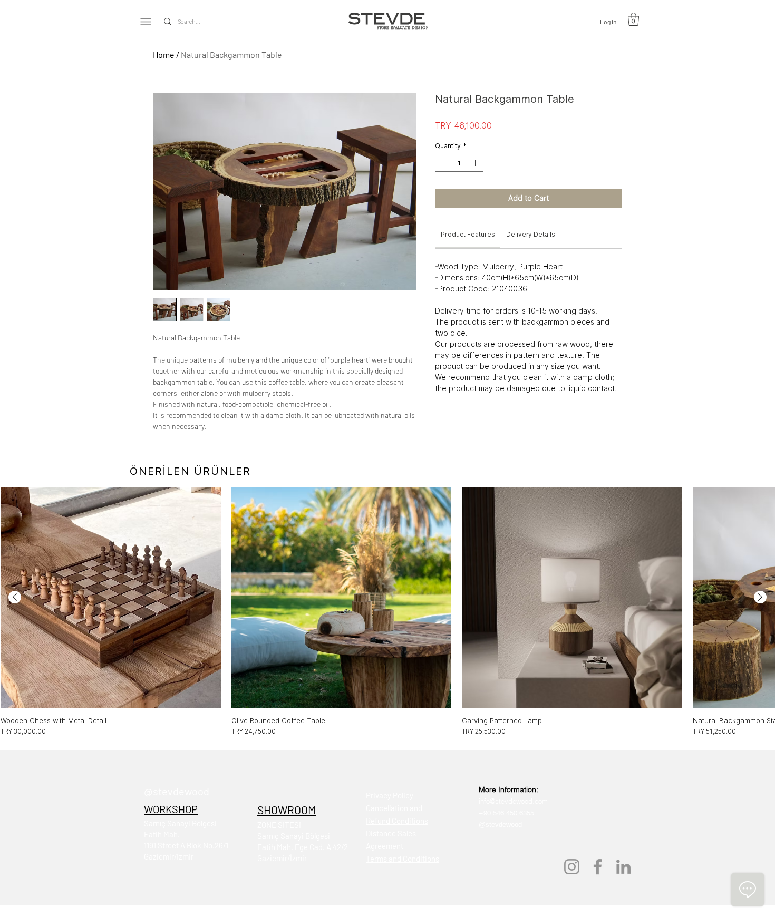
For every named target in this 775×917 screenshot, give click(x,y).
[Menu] (146, 21)
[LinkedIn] (623, 866)
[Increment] (476, 162)
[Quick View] (111, 597)
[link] (468, 234)
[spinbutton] (459, 162)
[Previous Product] (14, 597)
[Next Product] (760, 597)
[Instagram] (571, 866)
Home (164, 55)
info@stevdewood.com (513, 801)
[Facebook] (597, 866)
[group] (387, 612)
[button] (633, 19)
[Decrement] (442, 162)
